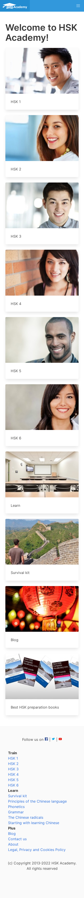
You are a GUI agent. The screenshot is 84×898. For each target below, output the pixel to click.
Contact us (17, 839)
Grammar (16, 812)
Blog (12, 833)
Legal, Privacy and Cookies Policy (37, 849)
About (13, 844)
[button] (78, 6)
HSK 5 (13, 780)
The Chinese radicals (25, 817)
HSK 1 (13, 758)
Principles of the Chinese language (37, 801)
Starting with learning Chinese (33, 823)
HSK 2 (13, 763)
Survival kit (17, 796)
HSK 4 (13, 774)
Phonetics (16, 806)
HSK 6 (13, 785)
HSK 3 (13, 769)
